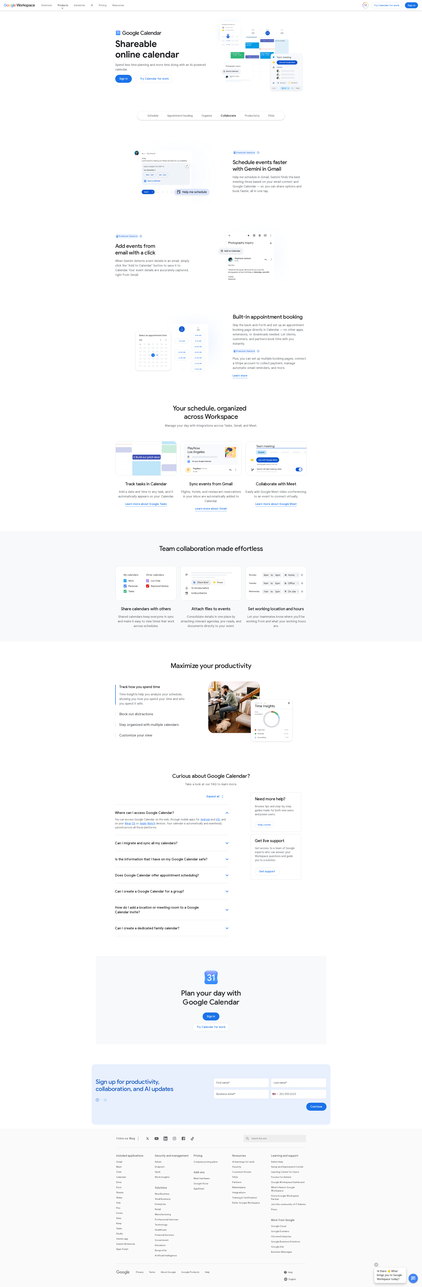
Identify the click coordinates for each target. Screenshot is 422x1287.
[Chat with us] (413, 1278)
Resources (118, 5)
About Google (168, 1272)
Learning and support (284, 1155)
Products (63, 5)
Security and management (172, 1155)
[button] (413, 1278)
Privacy (139, 1272)
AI (92, 5)
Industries (79, 5)
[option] (153, 115)
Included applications (129, 1155)
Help (207, 1272)
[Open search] (366, 5)
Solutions (46, 5)
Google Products (190, 1272)
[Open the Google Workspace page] (20, 5)
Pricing (102, 5)
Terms (152, 1272)
